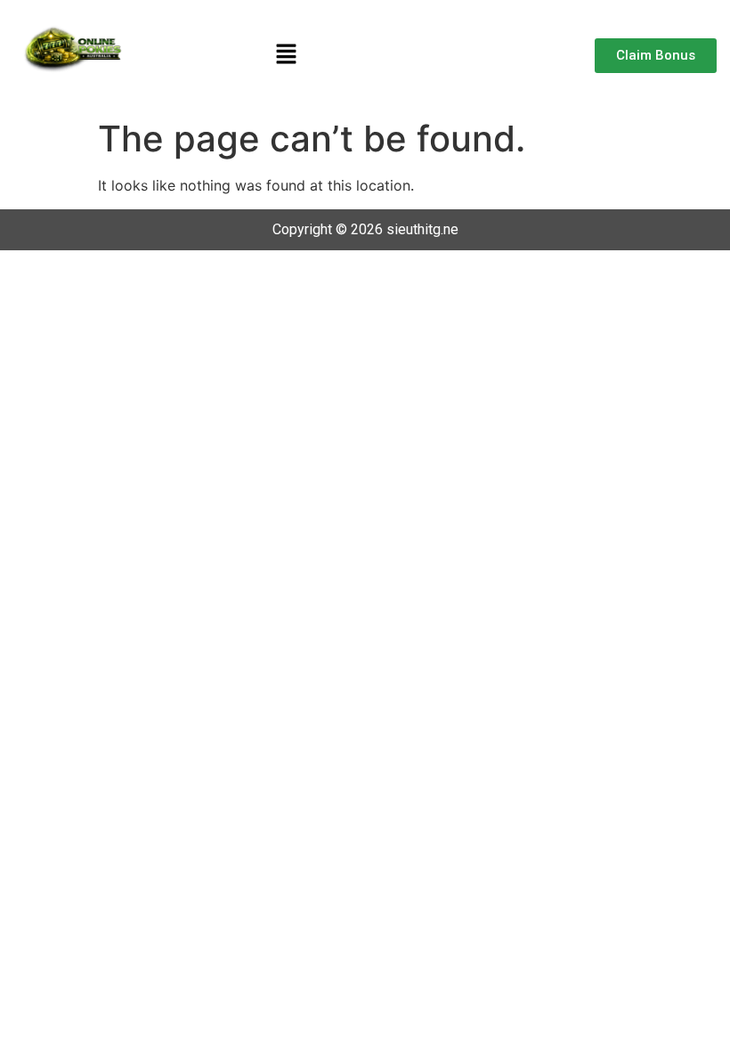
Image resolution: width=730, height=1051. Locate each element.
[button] (286, 55)
